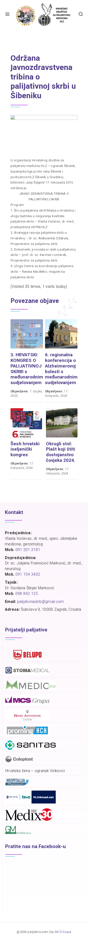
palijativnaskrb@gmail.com (40, 602)
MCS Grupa (63, 932)
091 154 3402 (27, 574)
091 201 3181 (27, 550)
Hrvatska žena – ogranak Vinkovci (35, 771)
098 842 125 (26, 594)
